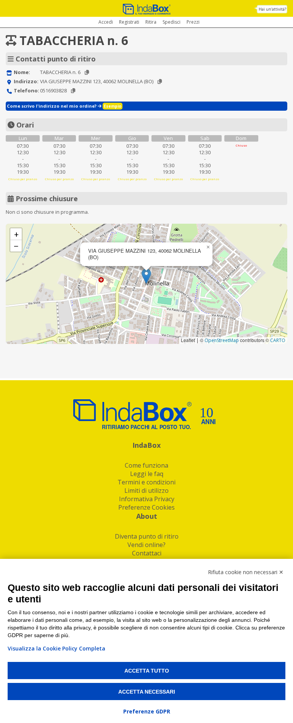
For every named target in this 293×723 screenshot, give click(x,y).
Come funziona (146, 465)
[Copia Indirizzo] (160, 81)
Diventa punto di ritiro (147, 536)
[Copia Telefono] (73, 90)
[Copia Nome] (87, 72)
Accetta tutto (146, 671)
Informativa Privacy (146, 499)
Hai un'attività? (272, 9)
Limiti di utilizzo (146, 490)
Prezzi (193, 22)
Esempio (112, 106)
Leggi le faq (146, 474)
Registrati (129, 22)
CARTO (277, 340)
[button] (146, 276)
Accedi (105, 22)
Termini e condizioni (146, 482)
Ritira (150, 22)
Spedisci (171, 22)
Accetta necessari (146, 692)
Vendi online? (146, 545)
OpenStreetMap (221, 340)
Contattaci (146, 553)
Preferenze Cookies (146, 507)
